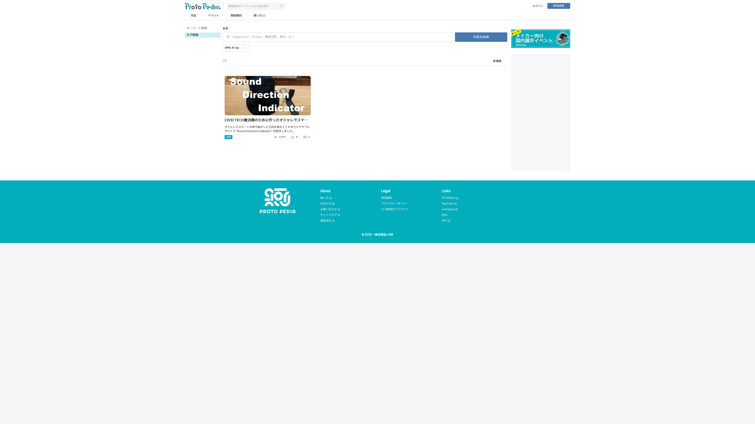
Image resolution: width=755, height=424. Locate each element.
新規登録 (558, 6)
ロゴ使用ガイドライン (395, 209)
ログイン (537, 6)
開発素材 (236, 16)
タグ (225, 29)
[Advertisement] (540, 113)
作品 (193, 16)
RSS (444, 215)
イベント (213, 16)
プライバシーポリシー (395, 204)
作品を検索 (481, 37)
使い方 (259, 16)
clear (243, 48)
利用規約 (386, 198)
